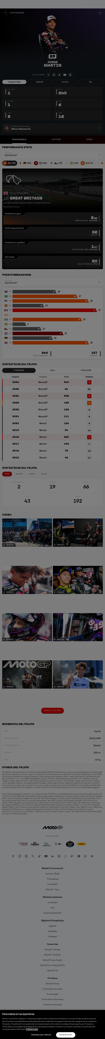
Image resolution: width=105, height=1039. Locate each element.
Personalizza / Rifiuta (41, 1035)
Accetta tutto (65, 1035)
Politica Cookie (32, 1029)
